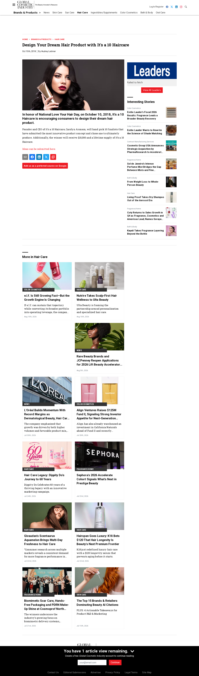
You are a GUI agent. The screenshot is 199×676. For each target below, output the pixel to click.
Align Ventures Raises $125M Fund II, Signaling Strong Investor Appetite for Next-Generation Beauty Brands (99, 414)
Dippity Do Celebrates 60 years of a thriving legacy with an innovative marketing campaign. (45, 488)
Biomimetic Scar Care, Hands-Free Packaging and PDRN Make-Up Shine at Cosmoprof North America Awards (46, 605)
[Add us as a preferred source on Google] (53, 157)
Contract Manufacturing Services (140, 142)
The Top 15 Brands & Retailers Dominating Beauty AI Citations (97, 603)
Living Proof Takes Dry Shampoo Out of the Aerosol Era (145, 199)
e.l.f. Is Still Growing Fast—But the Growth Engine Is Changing (47, 297)
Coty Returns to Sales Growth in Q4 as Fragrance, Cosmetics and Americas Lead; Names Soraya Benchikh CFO (145, 216)
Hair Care (59, 39)
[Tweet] (46, 157)
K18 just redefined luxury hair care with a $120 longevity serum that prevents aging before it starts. (97, 553)
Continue (115, 662)
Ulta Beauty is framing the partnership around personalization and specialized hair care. (98, 309)
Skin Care (81, 595)
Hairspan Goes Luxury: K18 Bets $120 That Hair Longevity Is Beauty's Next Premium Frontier (98, 540)
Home (25, 39)
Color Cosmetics (134, 108)
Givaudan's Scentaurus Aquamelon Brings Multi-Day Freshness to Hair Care (43, 540)
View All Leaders (152, 90)
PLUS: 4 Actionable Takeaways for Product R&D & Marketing (97, 612)
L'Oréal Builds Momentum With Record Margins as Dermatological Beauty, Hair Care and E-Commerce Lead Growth (46, 414)
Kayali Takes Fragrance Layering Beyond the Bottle (145, 232)
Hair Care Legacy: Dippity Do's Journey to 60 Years (44, 477)
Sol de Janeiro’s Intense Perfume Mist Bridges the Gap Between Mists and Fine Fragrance (144, 167)
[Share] (32, 157)
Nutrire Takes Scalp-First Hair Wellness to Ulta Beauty (97, 297)
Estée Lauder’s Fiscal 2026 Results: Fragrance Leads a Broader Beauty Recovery (142, 115)
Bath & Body (132, 178)
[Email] (25, 157)
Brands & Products (41, 39)
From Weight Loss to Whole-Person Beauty (143, 183)
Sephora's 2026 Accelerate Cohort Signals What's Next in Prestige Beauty (97, 479)
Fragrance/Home (134, 160)
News (79, 350)
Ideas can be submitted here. (39, 148)
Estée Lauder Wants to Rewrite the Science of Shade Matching (144, 132)
